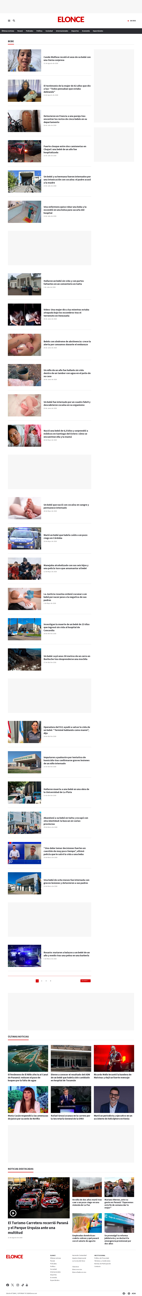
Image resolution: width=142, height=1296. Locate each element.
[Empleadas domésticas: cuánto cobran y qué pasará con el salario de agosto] (87, 1223)
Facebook (8, 1285)
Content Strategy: (123, 1293)
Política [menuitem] (39, 31)
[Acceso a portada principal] (71, 19)
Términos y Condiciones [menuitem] (102, 1261)
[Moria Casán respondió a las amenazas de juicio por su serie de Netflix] (28, 1099)
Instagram (18, 1285)
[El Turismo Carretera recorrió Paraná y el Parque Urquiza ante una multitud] (39, 1197)
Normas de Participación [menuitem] (102, 1264)
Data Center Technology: (128, 1293)
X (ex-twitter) (12, 1285)
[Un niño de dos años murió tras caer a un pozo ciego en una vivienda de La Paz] (87, 1187)
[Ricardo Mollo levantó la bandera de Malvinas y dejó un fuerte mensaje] (114, 1058)
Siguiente (85, 981)
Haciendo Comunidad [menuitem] (79, 1255)
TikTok (23, 1285)
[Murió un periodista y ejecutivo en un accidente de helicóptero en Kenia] (114, 1099)
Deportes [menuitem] (75, 31)
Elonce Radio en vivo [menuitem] (79, 1272)
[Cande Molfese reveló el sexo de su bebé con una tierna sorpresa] (24, 60)
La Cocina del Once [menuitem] (78, 1261)
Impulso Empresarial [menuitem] (79, 1258)
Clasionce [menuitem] (75, 1267)
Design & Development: (133, 1293)
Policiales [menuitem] (29, 31)
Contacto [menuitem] (97, 1267)
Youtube (27, 1285)
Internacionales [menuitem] (62, 31)
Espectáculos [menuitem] (98, 31)
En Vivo (133, 21)
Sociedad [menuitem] (49, 31)
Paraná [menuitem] (20, 31)
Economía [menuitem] (86, 31)
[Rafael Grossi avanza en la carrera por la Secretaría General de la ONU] (71, 1099)
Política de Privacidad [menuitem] (101, 1258)
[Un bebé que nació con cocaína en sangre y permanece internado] (24, 508)
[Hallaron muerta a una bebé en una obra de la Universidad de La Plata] (24, 792)
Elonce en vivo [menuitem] (77, 1269)
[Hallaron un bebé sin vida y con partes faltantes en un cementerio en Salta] (24, 284)
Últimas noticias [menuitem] (8, 31)
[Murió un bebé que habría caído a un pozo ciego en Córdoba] (24, 538)
